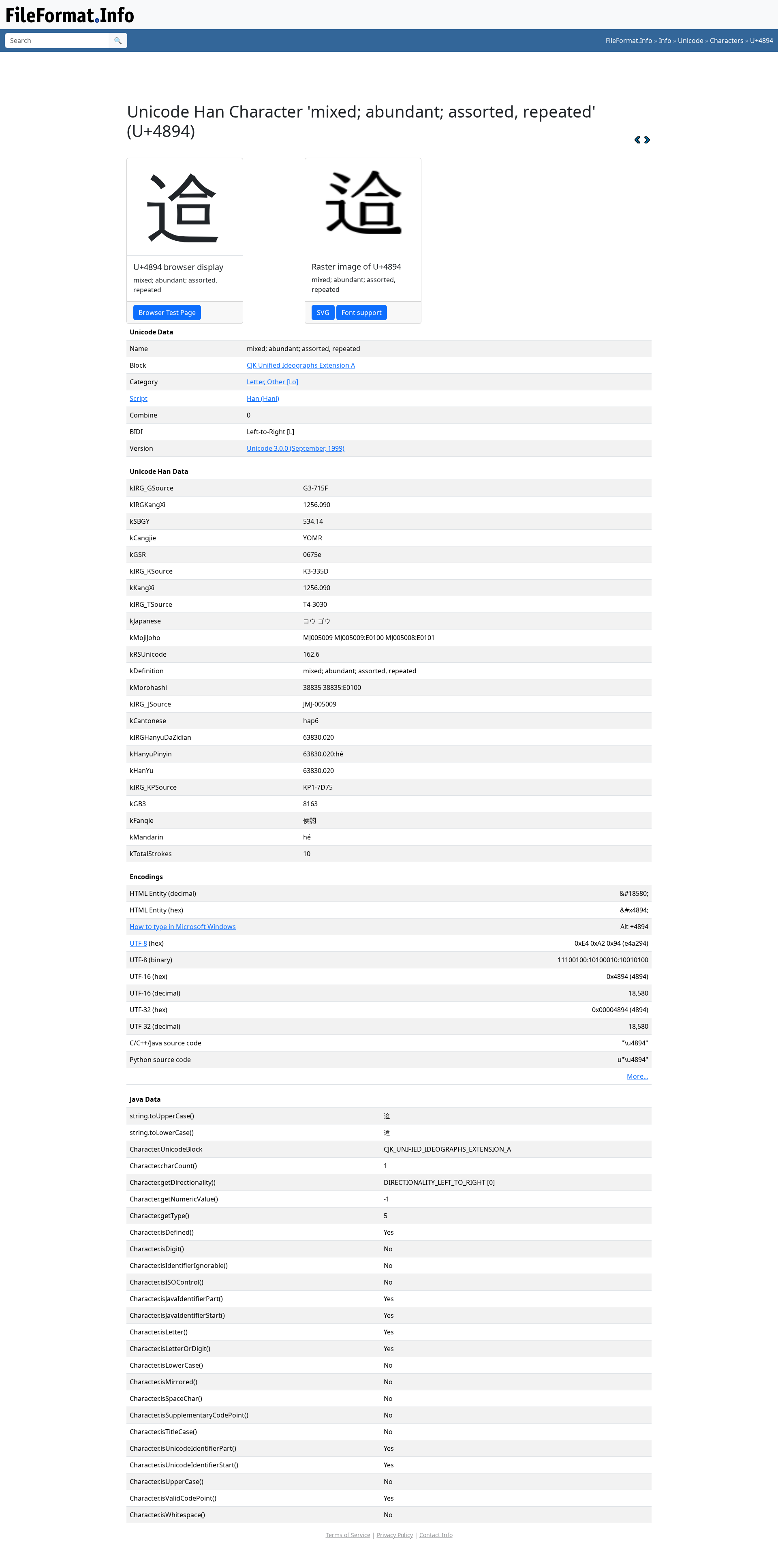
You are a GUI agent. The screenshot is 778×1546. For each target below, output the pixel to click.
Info (665, 40)
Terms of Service (348, 1535)
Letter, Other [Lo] (272, 381)
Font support (362, 312)
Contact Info (436, 1535)
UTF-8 (138, 943)
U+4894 (761, 40)
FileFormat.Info (629, 40)
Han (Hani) (263, 398)
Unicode (690, 40)
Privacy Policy (395, 1535)
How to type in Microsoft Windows (183, 926)
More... (637, 1076)
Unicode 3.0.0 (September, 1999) (295, 448)
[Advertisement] (393, 76)
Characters (727, 40)
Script (138, 398)
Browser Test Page (167, 312)
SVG (323, 312)
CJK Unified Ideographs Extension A (301, 365)
